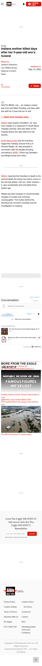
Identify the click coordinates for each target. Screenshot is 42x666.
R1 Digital (8, 622)
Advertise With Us (11, 617)
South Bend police (9, 140)
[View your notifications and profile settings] (24, 4)
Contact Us (26, 612)
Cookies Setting (10, 607)
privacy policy (24, 537)
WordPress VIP (21, 649)
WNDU (4, 122)
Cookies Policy (28, 602)
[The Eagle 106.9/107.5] (13, 594)
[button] (21, 46)
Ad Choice (28, 607)
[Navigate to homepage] (13, 4)
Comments (5, 86)
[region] (21, 322)
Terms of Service (10, 612)
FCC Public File (10, 627)
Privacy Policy (9, 602)
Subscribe (32, 534)
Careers (25, 617)
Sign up (37, 297)
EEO (23, 622)
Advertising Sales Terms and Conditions (29, 630)
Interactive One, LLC (27, 643)
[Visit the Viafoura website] (36, 347)
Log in (32, 297)
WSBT (15, 152)
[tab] (7, 314)
